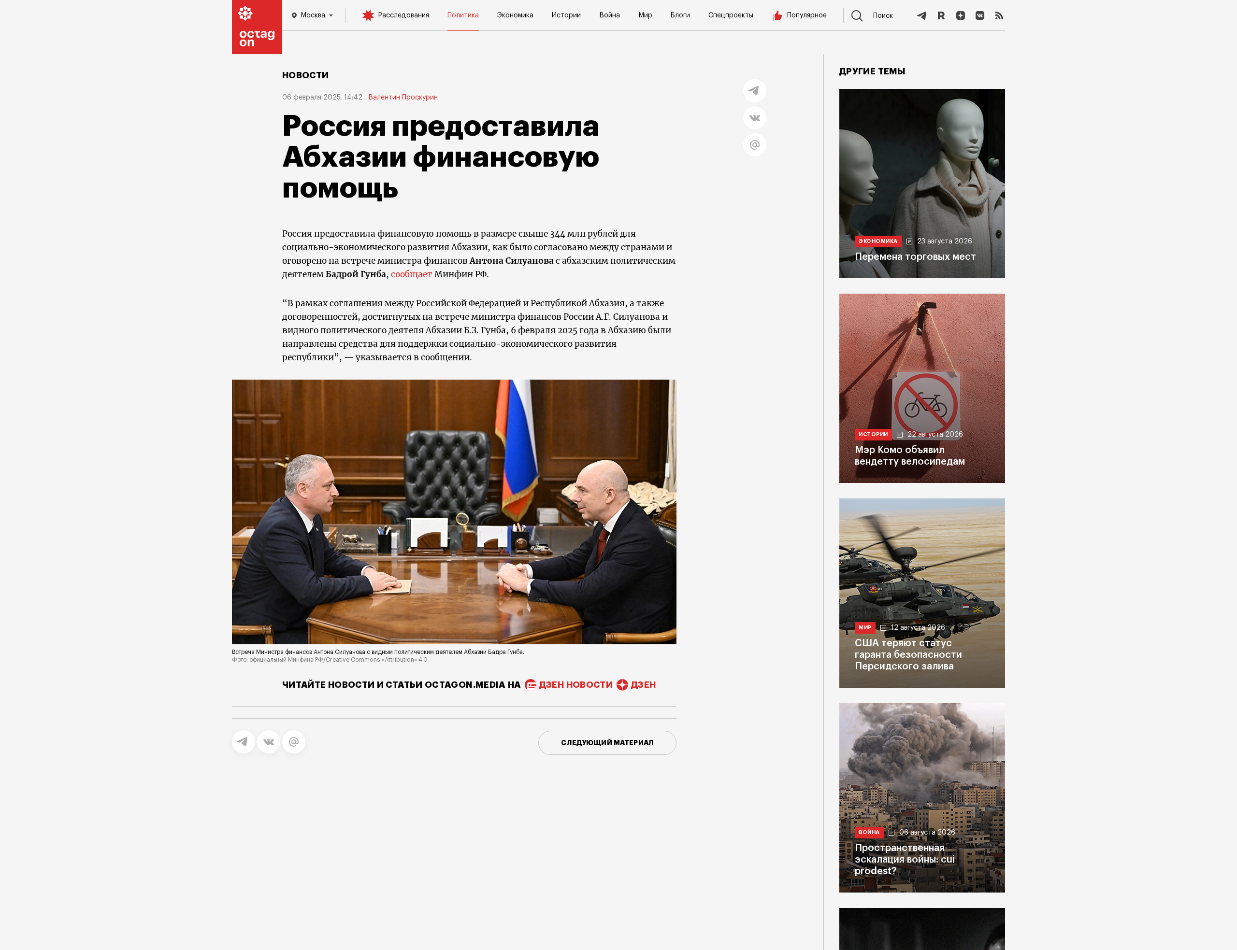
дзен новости (576, 685)
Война (609, 15)
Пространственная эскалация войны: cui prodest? (905, 859)
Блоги (680, 15)
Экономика (515, 15)
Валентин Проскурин (403, 97)
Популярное (807, 15)
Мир (645, 15)
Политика (463, 15)
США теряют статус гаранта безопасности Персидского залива (908, 654)
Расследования (403, 15)
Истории (566, 15)
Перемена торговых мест (915, 257)
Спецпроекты (730, 15)
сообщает (411, 274)
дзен (643, 685)
